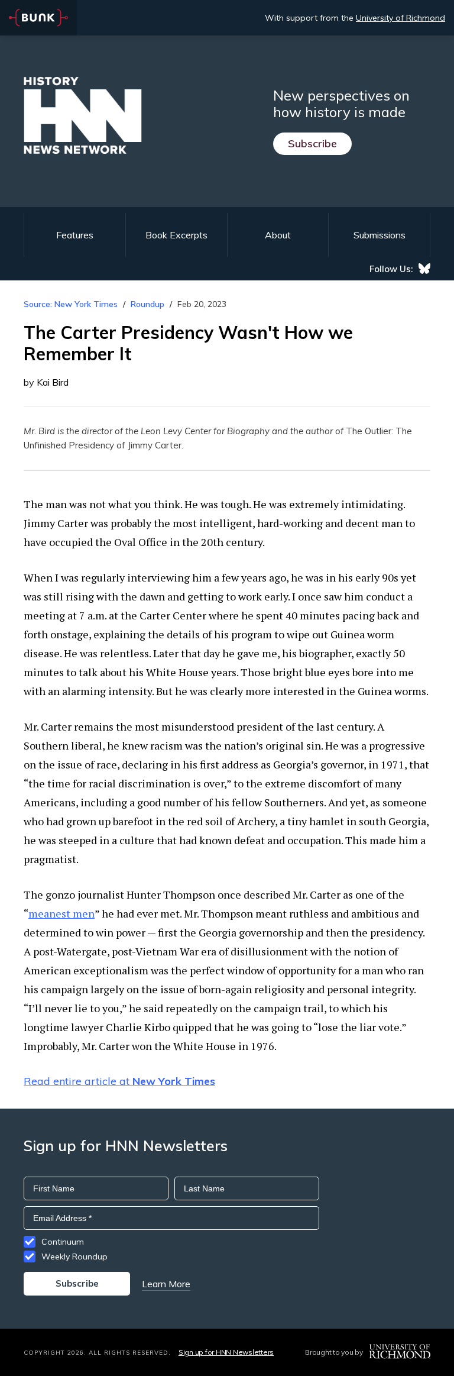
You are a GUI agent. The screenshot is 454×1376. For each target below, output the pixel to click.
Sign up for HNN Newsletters (226, 1352)
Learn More (166, 1284)
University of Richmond (400, 17)
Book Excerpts (176, 235)
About (278, 235)
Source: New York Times (71, 304)
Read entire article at (119, 1081)
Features (74, 235)
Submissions (380, 235)
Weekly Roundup (74, 1256)
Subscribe (312, 143)
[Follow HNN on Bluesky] (424, 268)
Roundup (147, 304)
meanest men (61, 913)
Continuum (62, 1241)
